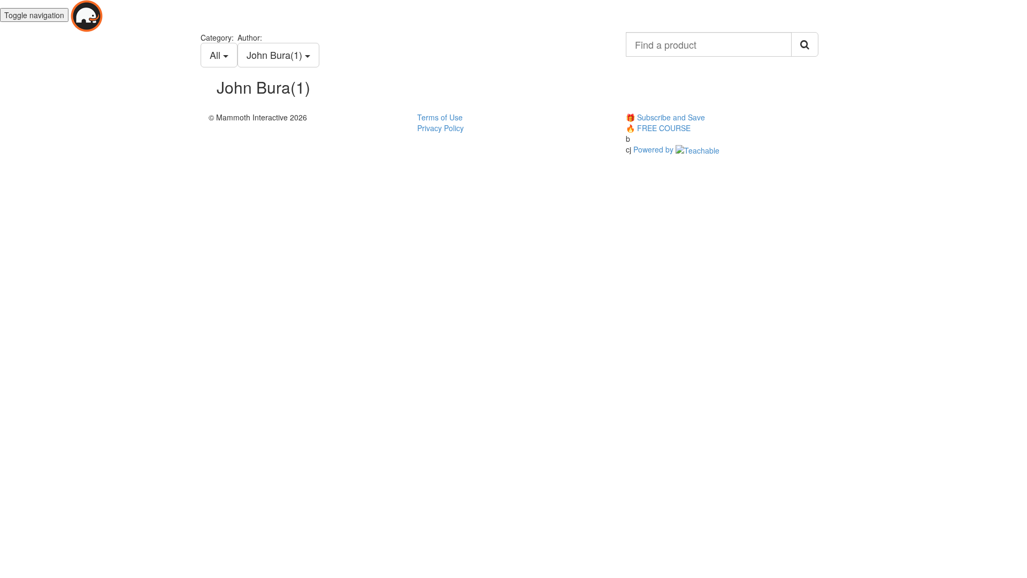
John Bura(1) (276, 55)
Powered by (654, 149)
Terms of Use (440, 117)
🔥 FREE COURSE (658, 128)
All (216, 55)
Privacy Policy (440, 128)
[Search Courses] (804, 44)
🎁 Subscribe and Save (665, 117)
